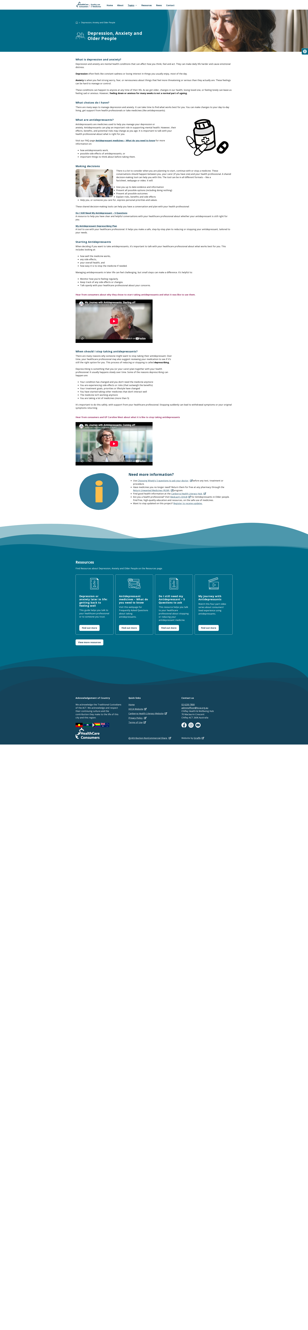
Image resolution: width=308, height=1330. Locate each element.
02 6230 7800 (188, 704)
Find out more (89, 627)
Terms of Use (135, 722)
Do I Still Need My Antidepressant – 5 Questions (101, 213)
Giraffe (197, 738)
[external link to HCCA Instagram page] (191, 724)
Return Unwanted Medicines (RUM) (151, 490)
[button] (305, 51)
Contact (170, 5)
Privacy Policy (135, 717)
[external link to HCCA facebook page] (184, 724)
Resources (146, 5)
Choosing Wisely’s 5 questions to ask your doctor (163, 480)
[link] (149, 738)
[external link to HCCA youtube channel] (198, 724)
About (120, 5)
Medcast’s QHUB (178, 496)
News (159, 5)
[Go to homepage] (90, 5)
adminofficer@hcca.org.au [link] (194, 707)
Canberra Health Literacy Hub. (187, 493)
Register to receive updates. (187, 503)
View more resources (89, 642)
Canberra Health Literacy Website (146, 713)
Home (110, 5)
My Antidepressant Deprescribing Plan (96, 226)
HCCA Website (135, 709)
